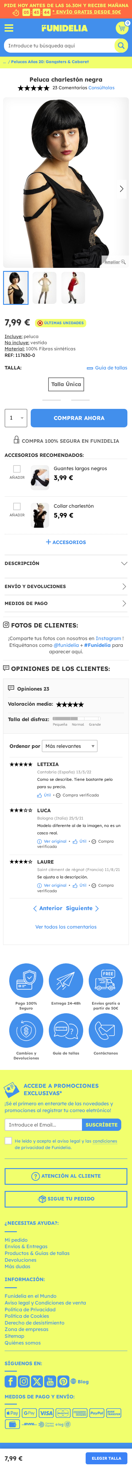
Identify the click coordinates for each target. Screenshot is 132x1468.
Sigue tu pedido (70, 1199)
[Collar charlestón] (40, 515)
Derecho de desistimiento (34, 1323)
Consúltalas (101, 88)
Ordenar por (25, 746)
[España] (11, 1382)
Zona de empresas (27, 1329)
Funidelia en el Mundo (30, 1296)
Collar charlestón (74, 506)
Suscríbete (102, 1125)
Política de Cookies (27, 1316)
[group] (16, 288)
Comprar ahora (79, 417)
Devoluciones (21, 1260)
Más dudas (17, 1266)
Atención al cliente (70, 1176)
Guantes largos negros (80, 468)
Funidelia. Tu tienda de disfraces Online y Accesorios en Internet (65, 28)
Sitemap (14, 1336)
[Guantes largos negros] (40, 477)
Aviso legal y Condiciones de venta (45, 1303)
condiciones (105, 1141)
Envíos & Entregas (26, 1246)
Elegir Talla (106, 1458)
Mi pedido (16, 1240)
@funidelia (66, 645)
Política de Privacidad (30, 1309)
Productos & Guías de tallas (37, 1253)
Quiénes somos (23, 1343)
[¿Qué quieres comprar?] (9, 28)
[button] (122, 189)
